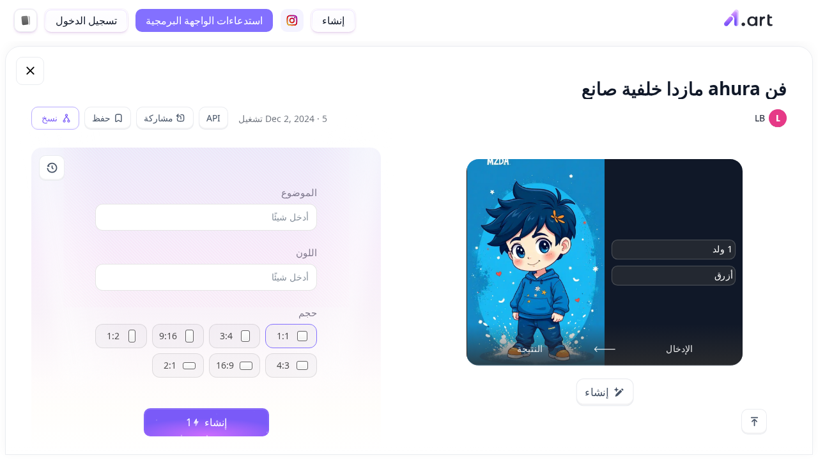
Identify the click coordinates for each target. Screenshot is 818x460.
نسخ (50, 118)
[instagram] (292, 20)
